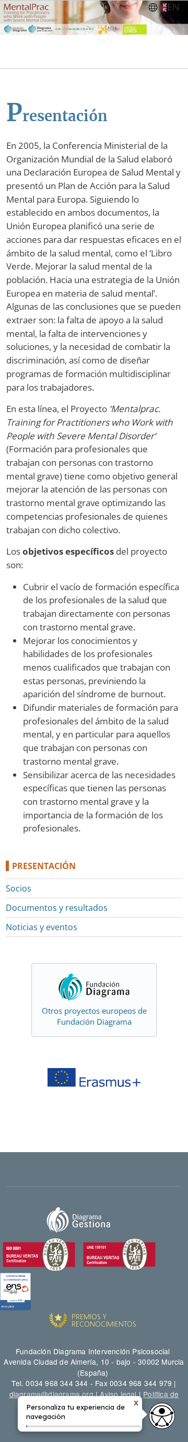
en (173, 7)
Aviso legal (118, 1394)
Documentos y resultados (57, 907)
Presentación (44, 866)
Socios (18, 888)
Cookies (114, 1404)
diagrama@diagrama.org (51, 1394)
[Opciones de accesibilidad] (162, 1416)
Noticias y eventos (41, 927)
